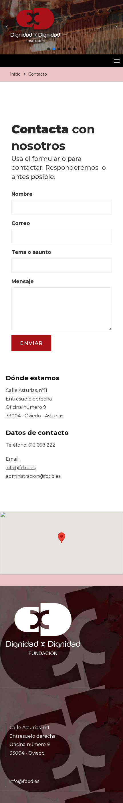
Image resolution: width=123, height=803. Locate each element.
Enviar (31, 343)
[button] (6, 27)
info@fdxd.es (20, 467)
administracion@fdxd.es (33, 476)
